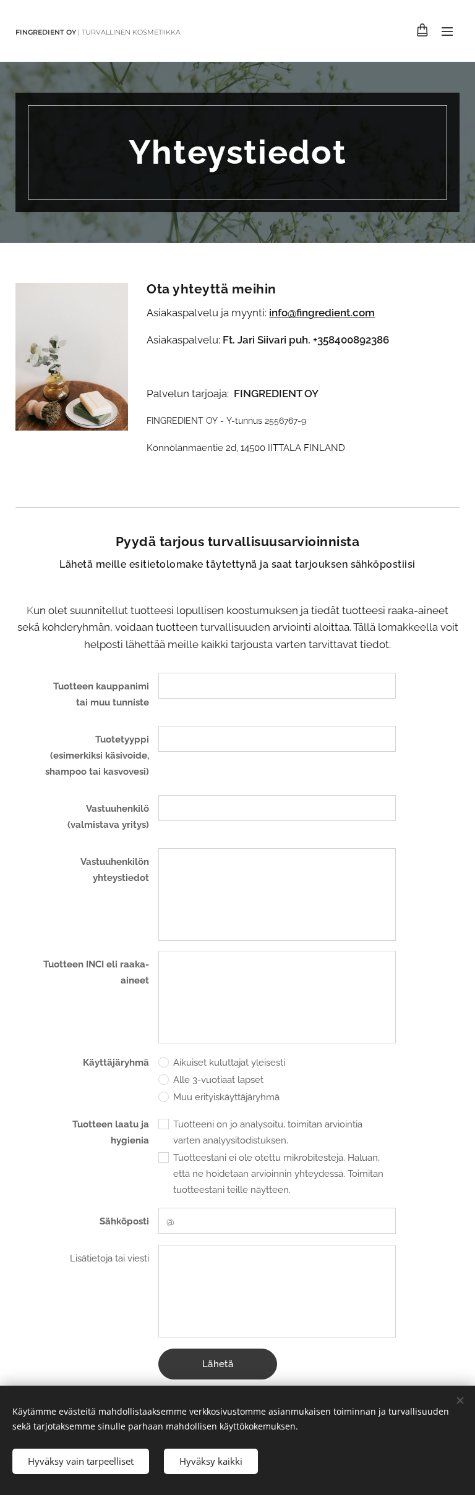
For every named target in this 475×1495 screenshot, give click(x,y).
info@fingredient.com (322, 312)
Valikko (447, 31)
